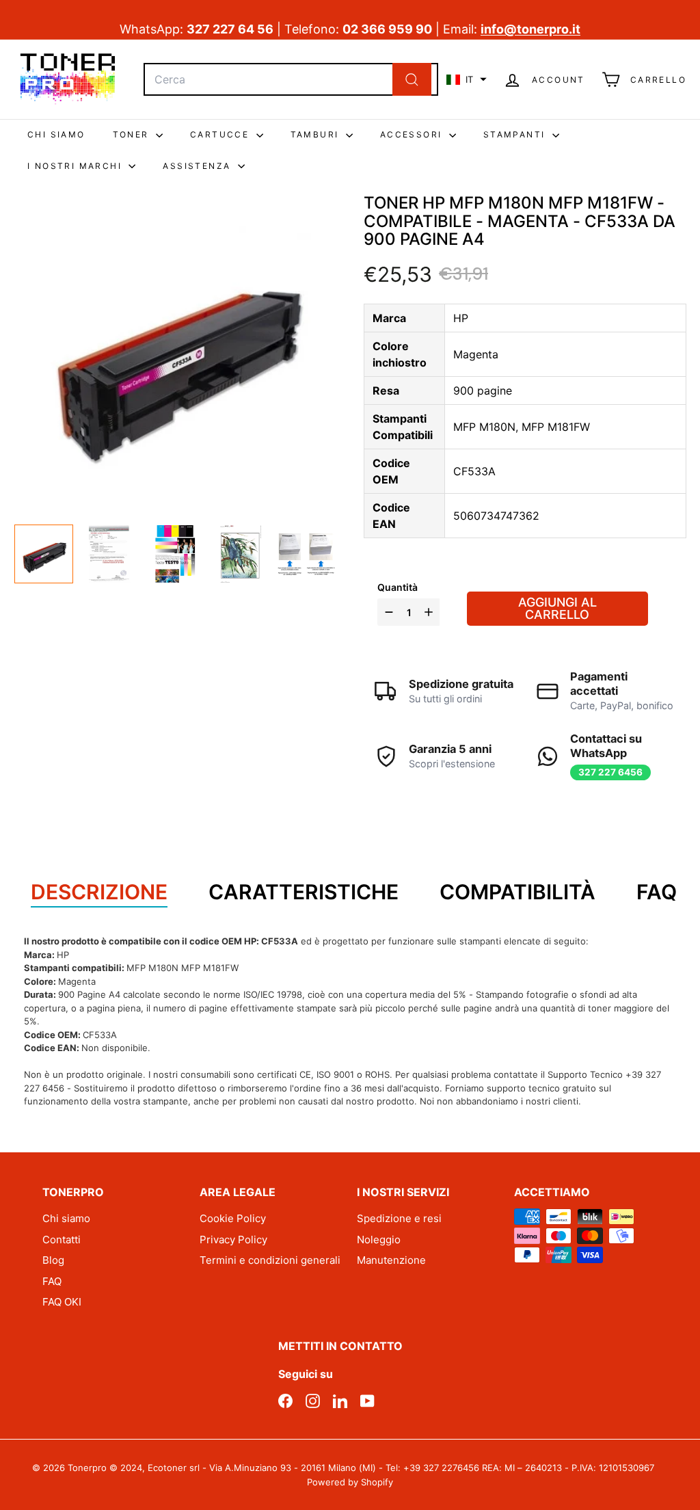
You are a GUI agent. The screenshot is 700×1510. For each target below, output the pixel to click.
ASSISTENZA (198, 166)
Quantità (397, 587)
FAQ (52, 1281)
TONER (132, 134)
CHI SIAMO (56, 134)
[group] (43, 554)
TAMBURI (316, 134)
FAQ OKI (61, 1301)
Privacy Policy (233, 1239)
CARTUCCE (221, 134)
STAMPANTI (516, 134)
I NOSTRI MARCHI (76, 166)
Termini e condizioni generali (270, 1260)
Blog (53, 1260)
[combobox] (291, 79)
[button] (466, 79)
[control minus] (387, 612)
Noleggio (379, 1239)
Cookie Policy (233, 1218)
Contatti (61, 1239)
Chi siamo (66, 1218)
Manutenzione (391, 1260)
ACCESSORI (413, 134)
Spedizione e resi (399, 1218)
